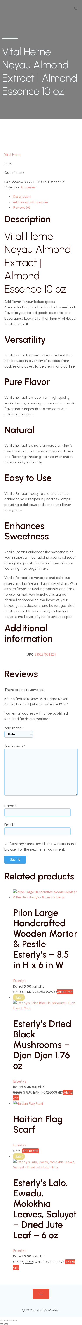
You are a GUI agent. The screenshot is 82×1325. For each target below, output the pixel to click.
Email (9, 825)
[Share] (10, 1320)
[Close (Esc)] (15, 1320)
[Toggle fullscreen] (6, 1320)
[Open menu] (41, 1294)
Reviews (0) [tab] (21, 207)
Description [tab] (22, 196)
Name (10, 806)
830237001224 (45, 654)
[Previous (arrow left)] (1, 1324)
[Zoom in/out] (1, 1320)
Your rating (14, 728)
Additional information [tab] (30, 202)
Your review (14, 746)
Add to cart (65, 992)
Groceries (28, 187)
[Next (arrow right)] (6, 1324)
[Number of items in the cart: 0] (75, 8)
